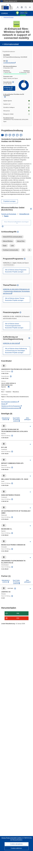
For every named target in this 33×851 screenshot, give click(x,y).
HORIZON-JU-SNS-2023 (10, 343)
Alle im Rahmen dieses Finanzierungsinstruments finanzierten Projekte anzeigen (14, 325)
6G (23, 250)
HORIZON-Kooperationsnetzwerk (12, 408)
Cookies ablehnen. (16, 848)
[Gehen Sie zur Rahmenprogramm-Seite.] (16, 24)
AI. (29, 250)
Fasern (6, 216)
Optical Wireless (8, 241)
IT (17, 135)
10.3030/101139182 (8, 62)
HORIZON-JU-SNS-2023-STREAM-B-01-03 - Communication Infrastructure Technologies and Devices (16, 291)
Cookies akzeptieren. (16, 844)
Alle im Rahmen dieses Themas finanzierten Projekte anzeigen (14, 299)
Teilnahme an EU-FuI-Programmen (13, 406)
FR (13, 135)
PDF (17, 618)
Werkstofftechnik (24, 214)
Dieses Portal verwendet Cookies (12, 838)
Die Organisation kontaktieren (11, 402)
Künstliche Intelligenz (9, 107)
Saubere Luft (6, 104)
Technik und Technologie (8, 214)
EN (6, 135)
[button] (22, 7)
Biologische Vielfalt (8, 114)
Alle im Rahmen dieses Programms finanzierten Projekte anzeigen (15, 271)
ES (10, 135)
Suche (26, 7)
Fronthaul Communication (10, 250)
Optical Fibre (21, 241)
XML (17, 613)
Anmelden (18, 7)
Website (5, 404)
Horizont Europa (8, 17)
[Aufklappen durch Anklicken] (30, 426)
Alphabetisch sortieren (6, 418)
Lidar (12, 245)
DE (2, 135)
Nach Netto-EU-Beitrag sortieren (16, 419)
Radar (5, 245)
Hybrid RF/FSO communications (12, 236)
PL (21, 135)
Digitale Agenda (7, 100)
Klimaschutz (6, 110)
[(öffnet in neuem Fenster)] (7, 6)
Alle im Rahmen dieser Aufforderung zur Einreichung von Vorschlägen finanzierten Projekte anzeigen (16, 350)
